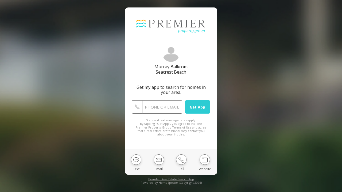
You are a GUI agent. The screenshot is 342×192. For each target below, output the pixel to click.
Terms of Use (181, 127)
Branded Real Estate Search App (171, 179)
